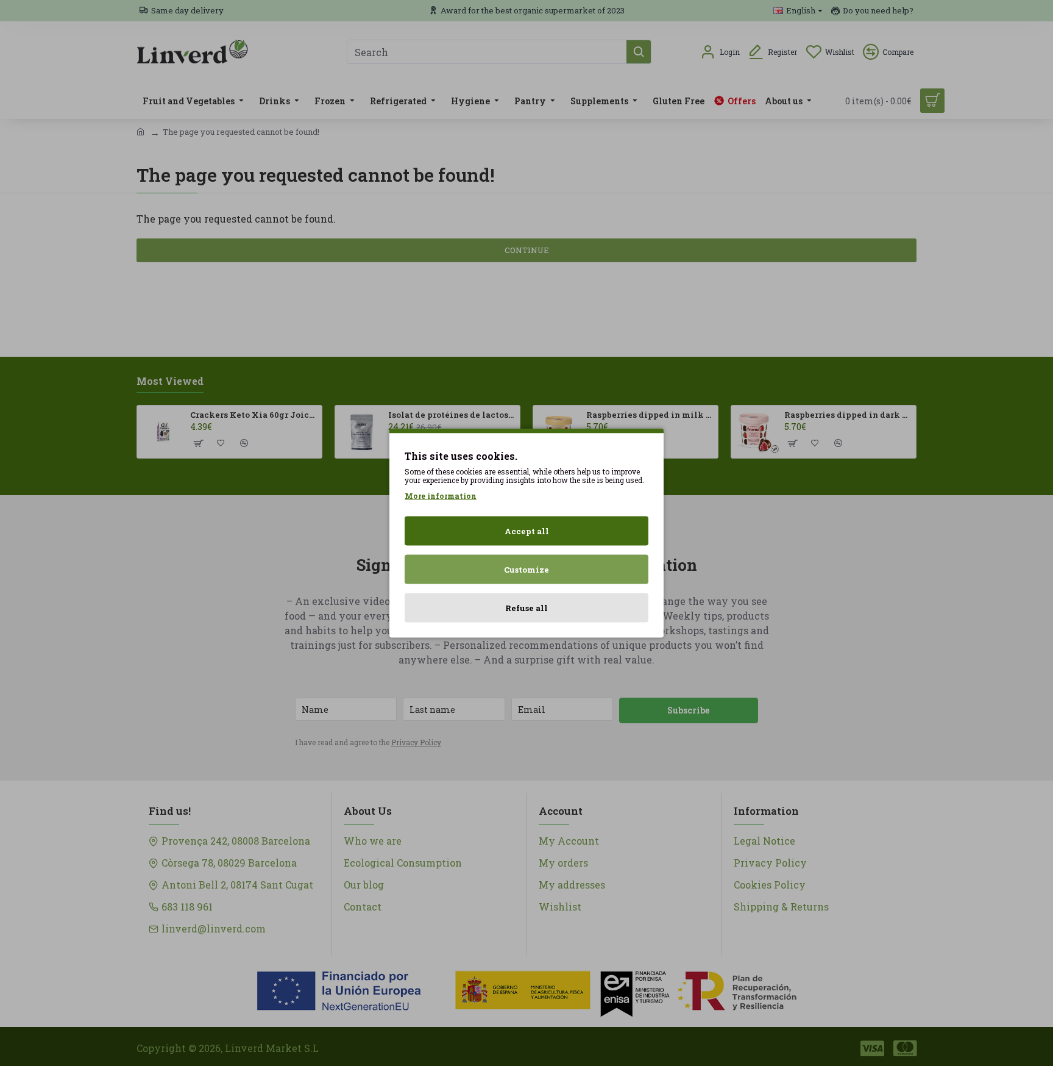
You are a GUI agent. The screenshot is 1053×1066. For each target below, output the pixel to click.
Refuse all (526, 608)
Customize (526, 569)
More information (441, 496)
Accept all (527, 531)
